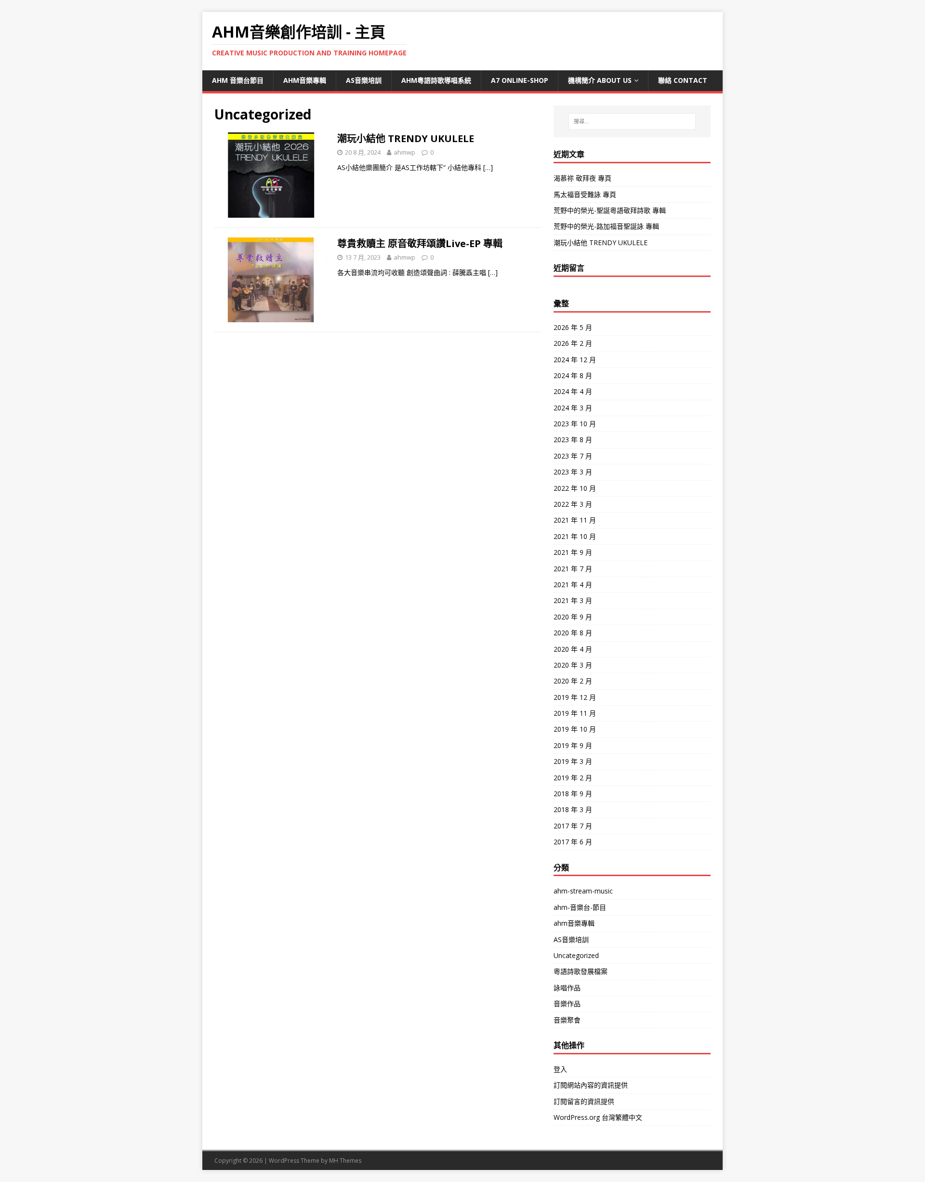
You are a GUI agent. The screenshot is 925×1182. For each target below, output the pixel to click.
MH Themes (345, 1160)
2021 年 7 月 (573, 568)
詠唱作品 (567, 987)
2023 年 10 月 (575, 423)
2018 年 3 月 (573, 809)
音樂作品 (567, 1003)
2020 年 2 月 (573, 680)
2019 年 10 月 (575, 729)
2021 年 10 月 (575, 536)
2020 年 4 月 (573, 649)
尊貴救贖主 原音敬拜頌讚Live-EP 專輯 (419, 243)
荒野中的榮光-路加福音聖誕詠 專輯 (606, 226)
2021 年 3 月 (573, 600)
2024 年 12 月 (575, 359)
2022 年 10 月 (575, 488)
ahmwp (404, 152)
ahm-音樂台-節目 (580, 907)
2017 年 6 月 (573, 841)
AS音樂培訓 (364, 80)
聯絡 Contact (682, 80)
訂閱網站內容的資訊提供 (591, 1085)
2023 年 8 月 (573, 439)
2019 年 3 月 (573, 761)
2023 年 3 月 (573, 471)
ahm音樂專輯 (304, 80)
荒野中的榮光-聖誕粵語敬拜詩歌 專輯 (610, 210)
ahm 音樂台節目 (238, 80)
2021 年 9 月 (573, 552)
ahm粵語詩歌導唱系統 (436, 80)
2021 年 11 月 (575, 520)
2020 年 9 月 (573, 616)
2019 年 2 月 (573, 777)
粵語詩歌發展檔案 (581, 971)
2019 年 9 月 (573, 745)
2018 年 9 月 (573, 793)
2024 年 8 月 (573, 375)
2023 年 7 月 (573, 455)
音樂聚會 (567, 1019)
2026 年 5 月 (573, 327)
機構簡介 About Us (600, 80)
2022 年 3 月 (573, 504)
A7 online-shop (519, 80)
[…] (488, 167)
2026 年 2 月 (573, 343)
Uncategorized (576, 955)
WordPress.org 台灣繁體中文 (598, 1117)
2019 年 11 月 (575, 713)
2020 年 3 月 (573, 665)
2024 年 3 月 (573, 407)
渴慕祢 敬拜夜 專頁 (582, 178)
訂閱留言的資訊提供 (584, 1101)
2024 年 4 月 (573, 391)
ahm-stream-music (583, 890)
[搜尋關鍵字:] (632, 121)
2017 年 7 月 (573, 825)
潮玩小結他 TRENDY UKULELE (405, 138)
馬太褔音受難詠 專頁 (585, 194)
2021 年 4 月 (573, 584)
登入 (560, 1069)
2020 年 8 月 (573, 632)
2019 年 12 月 (575, 697)
